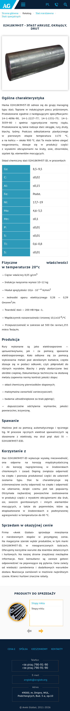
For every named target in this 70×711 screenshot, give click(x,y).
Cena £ (11, 649)
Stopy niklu (38, 603)
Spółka (23, 649)
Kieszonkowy (39, 649)
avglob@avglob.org (35, 679)
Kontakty (57, 649)
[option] (35, 613)
